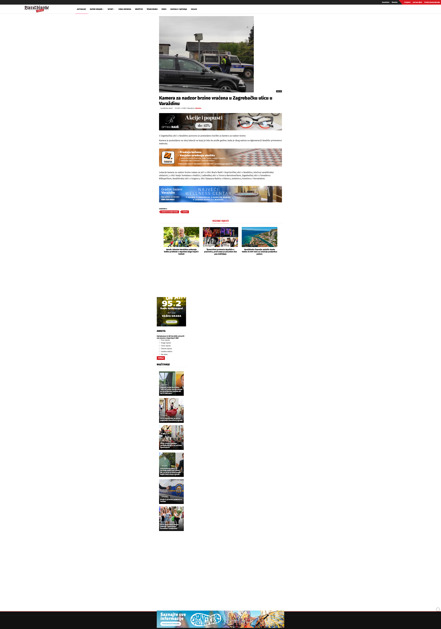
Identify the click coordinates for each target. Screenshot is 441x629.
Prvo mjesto (165, 340)
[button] (161, 241)
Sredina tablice (166, 352)
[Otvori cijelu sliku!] (206, 54)
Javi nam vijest (417, 2)
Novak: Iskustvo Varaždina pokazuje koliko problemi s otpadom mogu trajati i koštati (181, 251)
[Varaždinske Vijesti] (37, 8)
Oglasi (194, 9)
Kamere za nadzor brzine (170, 212)
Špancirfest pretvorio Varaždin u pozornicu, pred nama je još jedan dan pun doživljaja (220, 251)
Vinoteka (394, 2)
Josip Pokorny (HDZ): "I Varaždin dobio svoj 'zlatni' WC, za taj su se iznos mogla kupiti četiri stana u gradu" (170, 471)
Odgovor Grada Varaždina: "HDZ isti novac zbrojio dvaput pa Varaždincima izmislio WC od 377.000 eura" (171, 390)
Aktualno (81, 9)
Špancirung (152, 9)
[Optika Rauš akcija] (220, 121)
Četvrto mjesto (166, 349)
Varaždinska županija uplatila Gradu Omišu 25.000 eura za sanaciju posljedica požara (259, 251)
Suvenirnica (385, 2)
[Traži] (378, 9)
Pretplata (407, 2)
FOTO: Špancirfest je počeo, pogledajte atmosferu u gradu (171, 419)
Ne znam (164, 354)
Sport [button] (110, 9)
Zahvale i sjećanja (178, 9)
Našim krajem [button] (96, 9)
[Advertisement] (220, 279)
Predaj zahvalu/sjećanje (432, 2)
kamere (185, 212)
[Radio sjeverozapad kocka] (171, 311)
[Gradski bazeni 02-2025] (220, 194)
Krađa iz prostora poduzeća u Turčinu (171, 500)
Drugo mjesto (166, 343)
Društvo (139, 9)
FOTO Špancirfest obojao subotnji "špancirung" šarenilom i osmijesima (169, 526)
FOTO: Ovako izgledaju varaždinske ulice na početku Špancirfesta (171, 445)
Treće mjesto (166, 346)
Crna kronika (124, 9)
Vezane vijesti (220, 220)
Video (163, 9)
